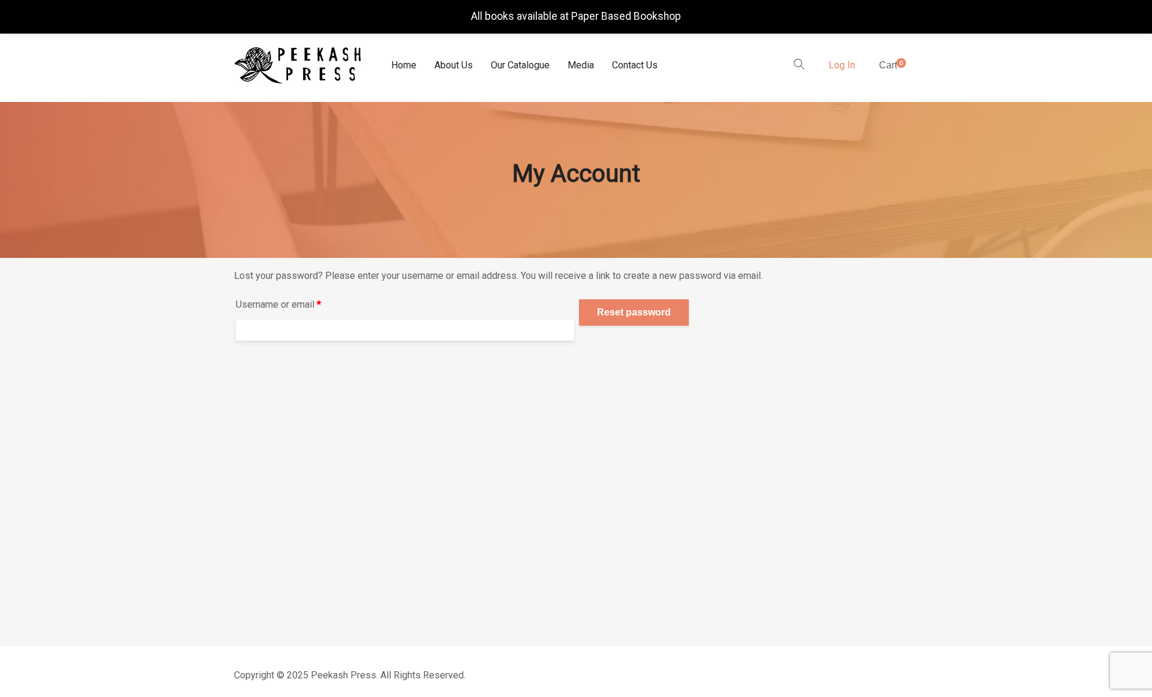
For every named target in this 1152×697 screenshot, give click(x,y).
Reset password (634, 312)
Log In (842, 65)
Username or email (297, 304)
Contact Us (635, 65)
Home (403, 65)
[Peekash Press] (297, 65)
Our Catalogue (520, 65)
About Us (453, 65)
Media (581, 65)
